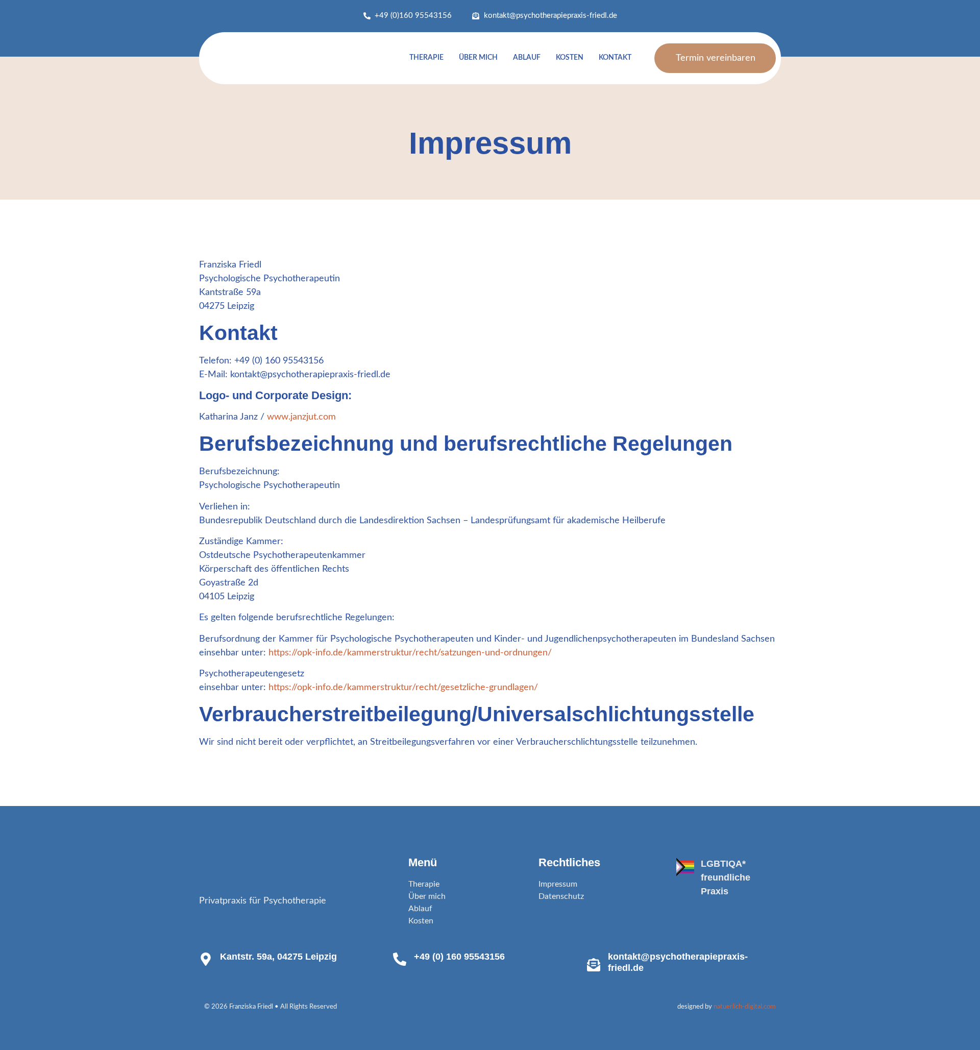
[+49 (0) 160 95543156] (399, 959)
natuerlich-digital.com (745, 1007)
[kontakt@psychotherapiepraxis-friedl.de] (593, 964)
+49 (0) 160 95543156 (459, 956)
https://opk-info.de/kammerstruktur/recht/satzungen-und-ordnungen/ (410, 652)
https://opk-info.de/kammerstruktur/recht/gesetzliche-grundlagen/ (403, 687)
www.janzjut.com (301, 417)
